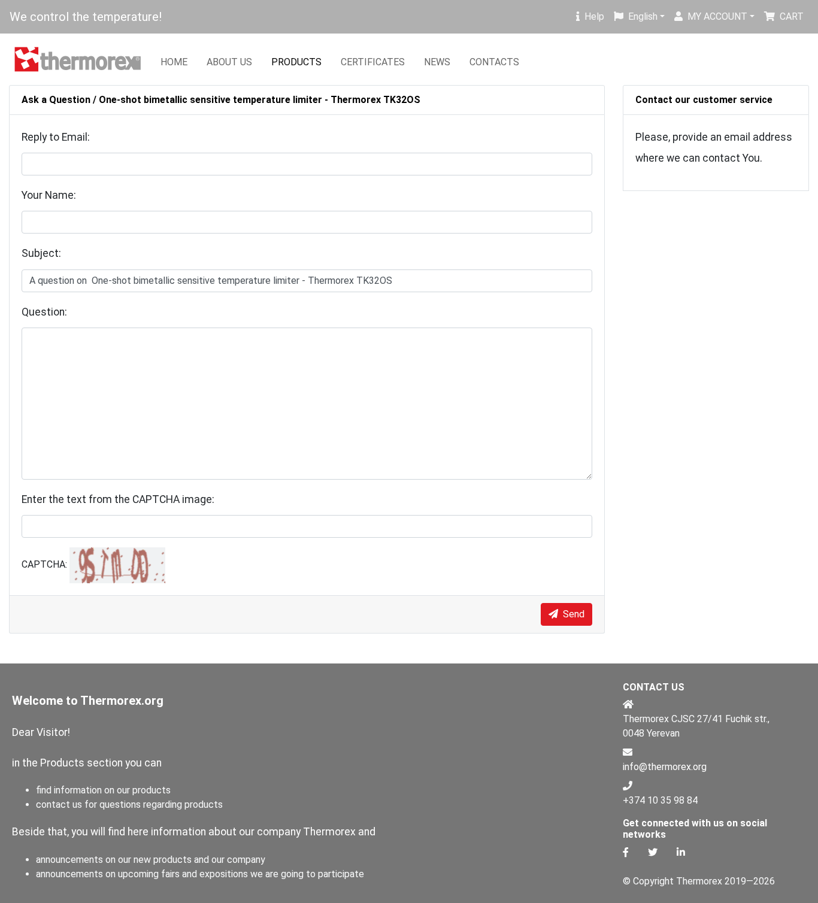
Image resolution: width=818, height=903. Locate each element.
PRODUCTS (296, 62)
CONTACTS (494, 62)
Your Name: (49, 195)
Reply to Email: (56, 137)
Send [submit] (572, 614)
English (643, 16)
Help (594, 16)
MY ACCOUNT (717, 16)
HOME (173, 62)
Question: (44, 312)
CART (792, 16)
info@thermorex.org (665, 766)
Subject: (41, 253)
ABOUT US (229, 62)
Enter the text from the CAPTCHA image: (118, 499)
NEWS (437, 62)
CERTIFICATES (373, 62)
